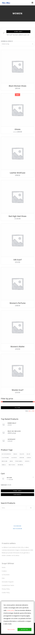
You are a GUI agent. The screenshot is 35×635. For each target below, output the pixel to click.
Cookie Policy (6, 592)
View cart (18, 31)
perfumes (18, 461)
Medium (4, 461)
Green (22, 457)
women (20, 464)
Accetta (24, 629)
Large (29, 457)
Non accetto (11, 629)
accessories (6, 454)
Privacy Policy (6, 589)
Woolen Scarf (17, 390)
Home (3, 567)
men (11, 461)
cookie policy (10, 610)
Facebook (17, 526)
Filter (17, 407)
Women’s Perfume (17, 303)
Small (4, 464)
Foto (3, 578)
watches (12, 464)
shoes (27, 461)
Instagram (17, 528)
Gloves (17, 129)
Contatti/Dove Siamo (8, 585)
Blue (28, 454)
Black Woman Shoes (17, 86)
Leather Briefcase (17, 173)
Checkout (17, 494)
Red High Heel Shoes (17, 216)
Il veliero (4, 571)
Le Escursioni (5, 574)
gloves (14, 457)
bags (15, 454)
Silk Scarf (17, 259)
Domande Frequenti (7, 582)
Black (22, 454)
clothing (5, 457)
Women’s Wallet (17, 346)
